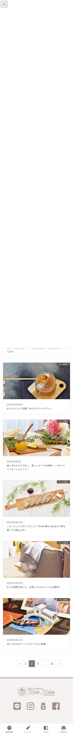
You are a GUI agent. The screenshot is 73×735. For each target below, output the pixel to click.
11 (52, 664)
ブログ (46, 732)
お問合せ (63, 732)
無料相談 (9, 732)
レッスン (28, 732)
